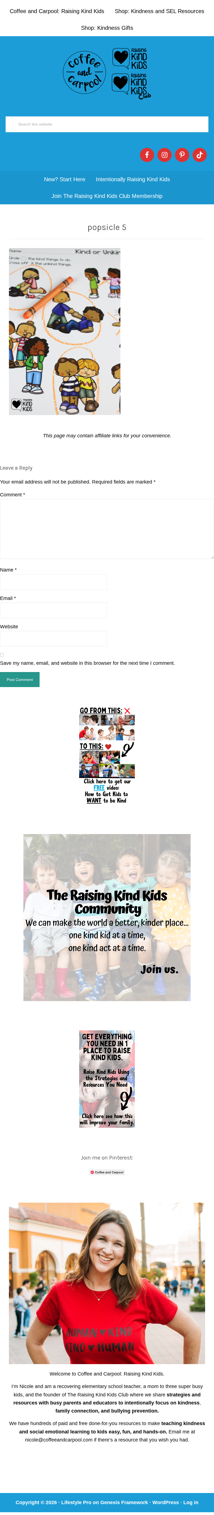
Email (8, 598)
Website (9, 626)
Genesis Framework (124, 1502)
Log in (190, 1502)
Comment (12, 494)
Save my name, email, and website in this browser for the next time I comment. (87, 663)
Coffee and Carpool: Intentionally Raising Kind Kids (107, 72)
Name (8, 570)
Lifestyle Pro (76, 1502)
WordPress (165, 1502)
